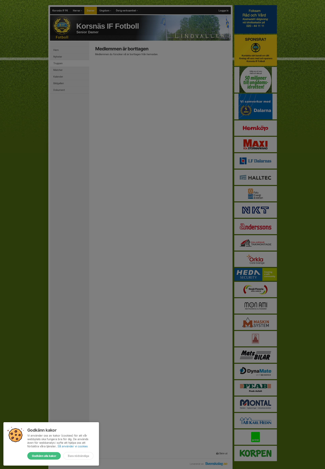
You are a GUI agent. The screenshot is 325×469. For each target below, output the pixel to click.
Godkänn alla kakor (44, 456)
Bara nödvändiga (78, 456)
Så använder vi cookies (72, 446)
